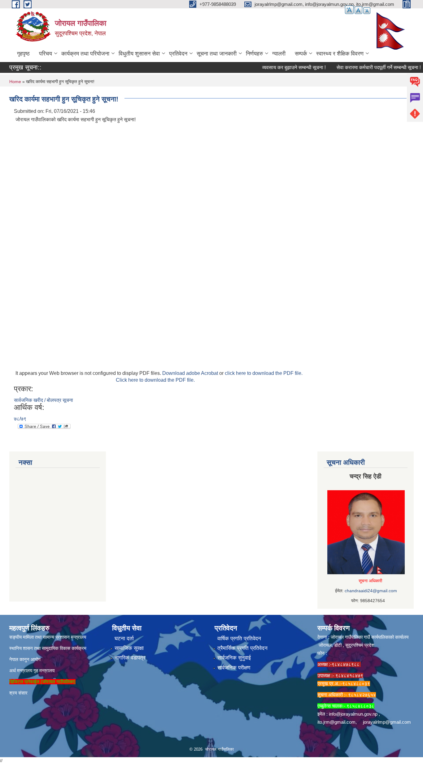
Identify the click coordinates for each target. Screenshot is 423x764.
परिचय (45, 54)
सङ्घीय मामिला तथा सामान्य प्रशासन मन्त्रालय (47, 637)
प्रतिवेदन (178, 54)
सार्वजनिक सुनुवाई (234, 658)
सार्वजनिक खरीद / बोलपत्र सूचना (43, 400)
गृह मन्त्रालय (44, 670)
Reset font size (358, 10)
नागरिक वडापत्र (130, 658)
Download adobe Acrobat (190, 373)
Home (15, 81)
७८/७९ (20, 418)
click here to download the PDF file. (264, 373)
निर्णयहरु (254, 54)
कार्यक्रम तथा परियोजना (85, 54)
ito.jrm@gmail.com (336, 722)
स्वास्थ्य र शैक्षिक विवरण (340, 54)
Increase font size (349, 10)
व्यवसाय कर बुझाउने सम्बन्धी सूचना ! (285, 67)
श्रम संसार (18, 692)
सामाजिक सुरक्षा (129, 648)
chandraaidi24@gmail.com (371, 590)
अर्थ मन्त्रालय (20, 670)
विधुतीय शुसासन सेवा (139, 54)
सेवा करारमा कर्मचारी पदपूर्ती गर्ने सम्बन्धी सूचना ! (370, 67)
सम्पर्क (301, 54)
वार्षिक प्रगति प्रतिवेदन (239, 639)
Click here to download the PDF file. (155, 380)
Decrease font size (366, 10)
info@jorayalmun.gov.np (353, 714)
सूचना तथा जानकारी (217, 54)
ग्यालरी (279, 54)
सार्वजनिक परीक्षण (233, 668)
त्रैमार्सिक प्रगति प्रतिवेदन (242, 648)
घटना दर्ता (124, 639)
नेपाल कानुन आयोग (25, 659)
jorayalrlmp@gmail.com (387, 722)
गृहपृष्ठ (23, 54)
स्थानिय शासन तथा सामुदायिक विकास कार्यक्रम (47, 648)
